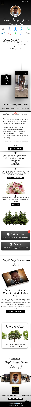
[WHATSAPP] (28, 29)
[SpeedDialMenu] (26, 402)
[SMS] (15, 33)
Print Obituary (16, 148)
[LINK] (28, 33)
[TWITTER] (21, 29)
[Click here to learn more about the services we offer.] (15, 390)
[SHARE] (21, 33)
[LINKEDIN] (3, 33)
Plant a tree (15, 204)
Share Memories (16, 399)
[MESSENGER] (15, 29)
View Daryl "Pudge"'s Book (15, 311)
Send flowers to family (15, 178)
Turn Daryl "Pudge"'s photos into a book (15, 105)
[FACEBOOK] (9, 29)
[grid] (15, 84)
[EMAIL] (9, 33)
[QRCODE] (3, 29)
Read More (15, 145)
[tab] (6, 114)
